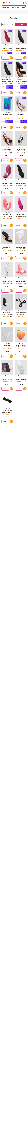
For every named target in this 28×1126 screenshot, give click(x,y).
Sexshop (2, 12)
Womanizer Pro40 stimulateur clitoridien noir (21, 150)
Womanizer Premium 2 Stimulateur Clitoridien (7, 47)
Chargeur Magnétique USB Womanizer (21, 313)
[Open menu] (1, 3)
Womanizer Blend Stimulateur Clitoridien (7, 215)
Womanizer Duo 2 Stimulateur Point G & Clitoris (21, 80)
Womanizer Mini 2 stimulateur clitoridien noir (7, 313)
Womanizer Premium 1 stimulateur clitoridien (21, 47)
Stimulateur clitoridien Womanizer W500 (21, 248)
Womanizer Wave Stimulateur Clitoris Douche (7, 280)
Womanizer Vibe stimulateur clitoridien (21, 378)
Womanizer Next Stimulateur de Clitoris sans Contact (7, 378)
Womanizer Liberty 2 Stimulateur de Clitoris (21, 280)
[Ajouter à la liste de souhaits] (11, 57)
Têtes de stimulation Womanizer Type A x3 (7, 411)
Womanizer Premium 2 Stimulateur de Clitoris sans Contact (7, 80)
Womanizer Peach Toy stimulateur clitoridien (21, 346)
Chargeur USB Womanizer (7, 346)
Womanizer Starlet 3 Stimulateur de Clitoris (7, 115)
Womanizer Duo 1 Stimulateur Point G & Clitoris (7, 248)
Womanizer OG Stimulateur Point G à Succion (20, 115)
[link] (21, 3)
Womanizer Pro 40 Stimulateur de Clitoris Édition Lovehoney (7, 150)
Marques (8, 12)
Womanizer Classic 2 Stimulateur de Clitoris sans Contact (21, 182)
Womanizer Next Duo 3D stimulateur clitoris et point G (7, 182)
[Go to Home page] (8, 3)
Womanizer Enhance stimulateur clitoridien (21, 215)
